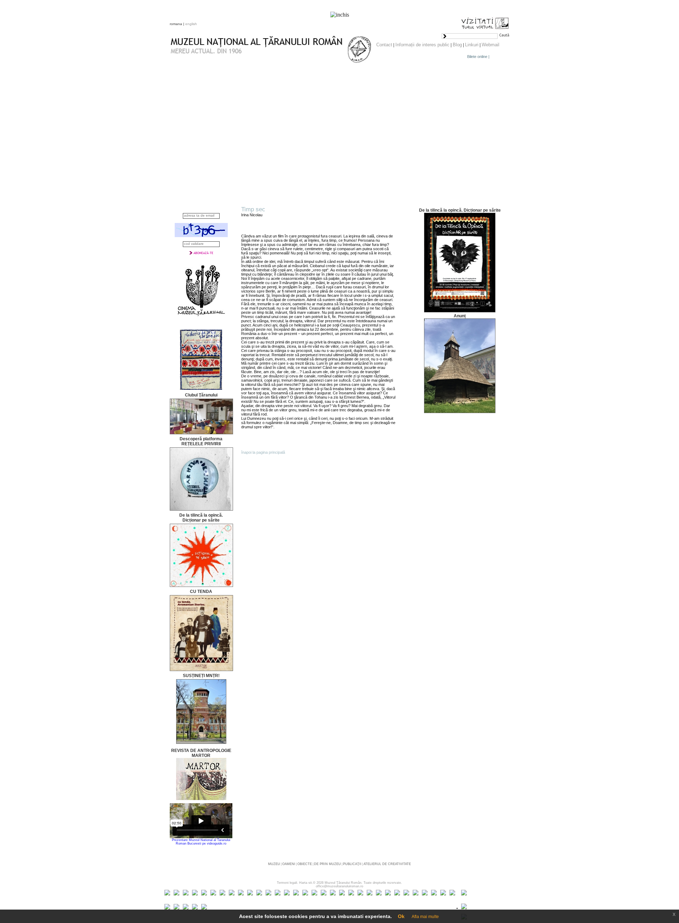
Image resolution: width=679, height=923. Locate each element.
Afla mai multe (425, 916)
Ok (401, 916)
